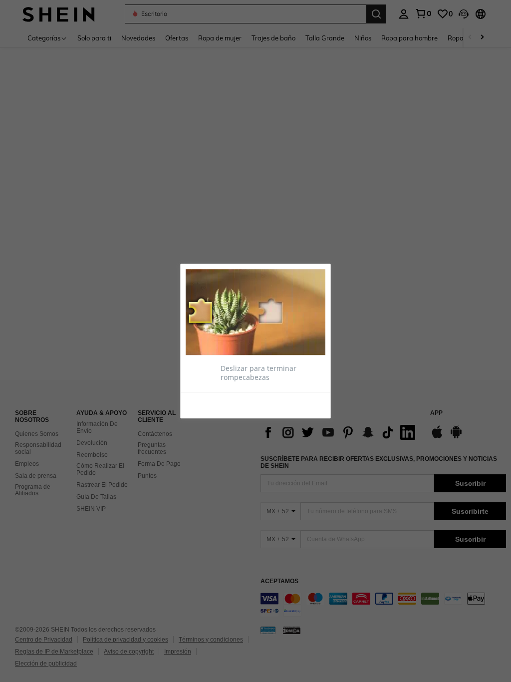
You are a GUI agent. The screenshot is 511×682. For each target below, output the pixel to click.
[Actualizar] (210, 404)
